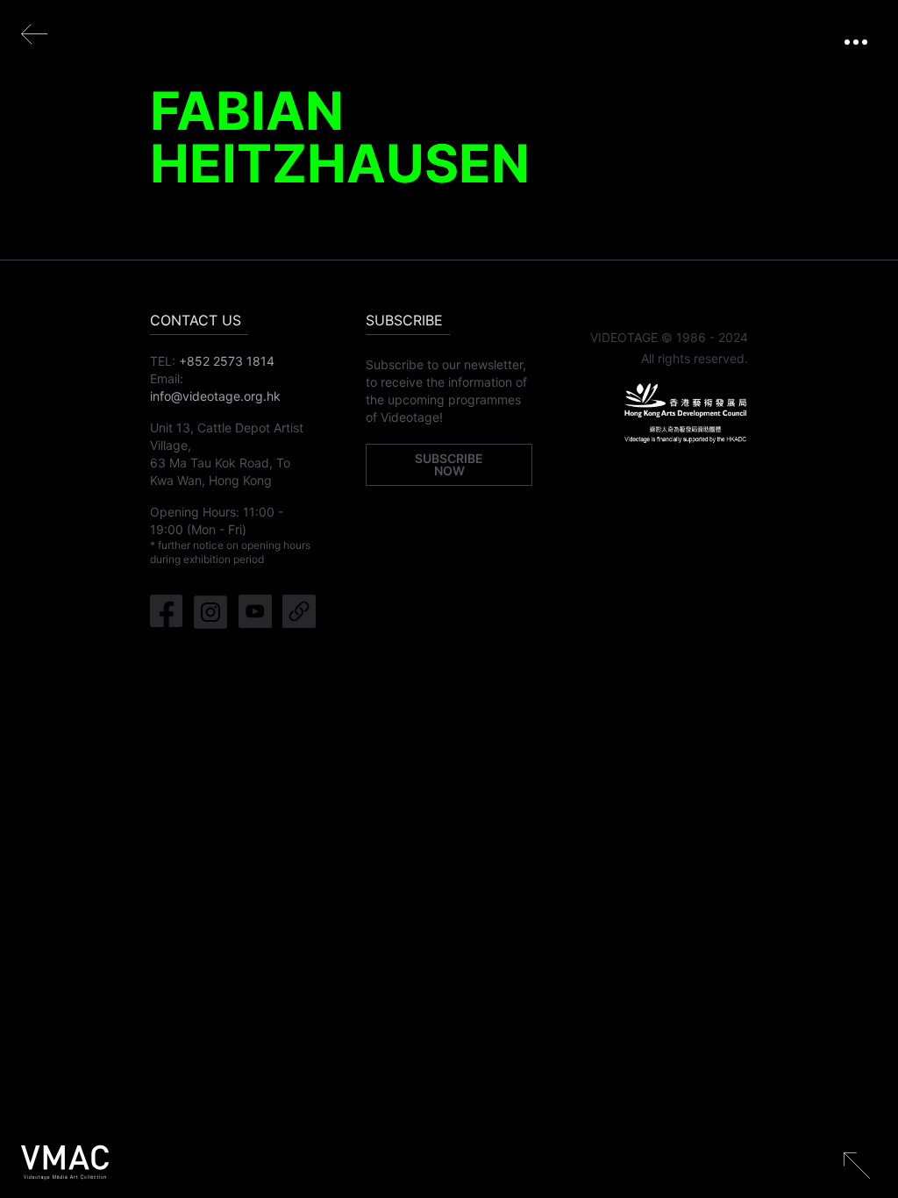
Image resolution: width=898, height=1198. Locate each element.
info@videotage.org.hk (215, 396)
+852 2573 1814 (226, 360)
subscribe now (449, 464)
